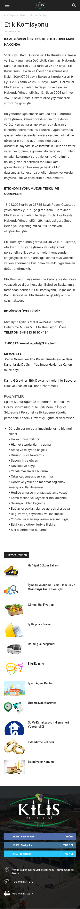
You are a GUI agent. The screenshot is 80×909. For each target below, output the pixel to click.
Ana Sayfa (10, 15)
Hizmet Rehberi (39, 15)
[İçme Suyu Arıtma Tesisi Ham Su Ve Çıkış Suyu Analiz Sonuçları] (11, 590)
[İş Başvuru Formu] (14, 629)
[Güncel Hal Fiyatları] (14, 610)
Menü (22, 15)
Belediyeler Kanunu (41, 761)
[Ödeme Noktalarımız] (14, 708)
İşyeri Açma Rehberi (41, 683)
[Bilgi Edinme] (14, 669)
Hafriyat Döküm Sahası (43, 565)
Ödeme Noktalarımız (42, 703)
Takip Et (68, 845)
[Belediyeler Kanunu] (14, 767)
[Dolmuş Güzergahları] (14, 649)
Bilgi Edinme (36, 663)
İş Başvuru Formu (39, 624)
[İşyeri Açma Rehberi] (14, 688)
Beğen (69, 836)
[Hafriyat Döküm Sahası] (11, 570)
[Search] (74, 5)
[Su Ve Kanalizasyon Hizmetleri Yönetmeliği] (14, 727)
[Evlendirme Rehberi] (14, 747)
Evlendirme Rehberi (41, 742)
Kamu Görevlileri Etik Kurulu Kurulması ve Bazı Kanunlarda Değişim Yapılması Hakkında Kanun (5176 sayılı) (38, 364)
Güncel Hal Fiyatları (41, 604)
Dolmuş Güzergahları (42, 644)
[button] (7, 5)
